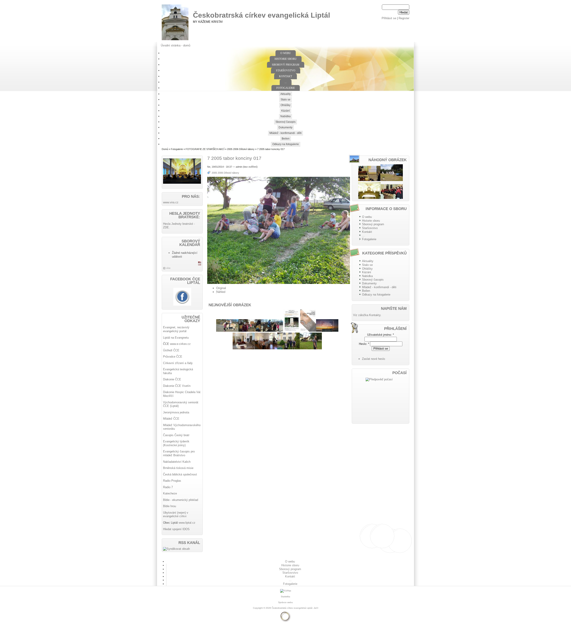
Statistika (285, 596)
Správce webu (285, 602)
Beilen (286, 138)
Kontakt (285, 76)
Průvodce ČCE (172, 356)
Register (404, 18)
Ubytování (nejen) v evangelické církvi (175, 514)
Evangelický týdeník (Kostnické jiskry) (176, 443)
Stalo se (285, 99)
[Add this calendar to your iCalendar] (199, 264)
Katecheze (170, 493)
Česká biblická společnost (180, 474)
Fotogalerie (285, 88)
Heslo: (364, 344)
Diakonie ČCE (172, 379)
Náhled (220, 292)
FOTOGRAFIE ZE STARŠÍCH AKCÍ (205, 149)
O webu (285, 53)
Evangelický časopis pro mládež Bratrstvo (179, 453)
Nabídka (285, 116)
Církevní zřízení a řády (178, 363)
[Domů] (175, 40)
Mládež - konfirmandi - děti (285, 133)
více (168, 268)
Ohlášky (285, 105)
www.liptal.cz (187, 522)
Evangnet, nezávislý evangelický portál (176, 329)
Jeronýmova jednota (176, 412)
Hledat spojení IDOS (176, 529)
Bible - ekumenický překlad (180, 500)
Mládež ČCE (171, 418)
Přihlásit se (389, 18)
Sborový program (285, 64)
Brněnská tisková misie (178, 468)
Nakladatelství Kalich (176, 461)
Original (221, 288)
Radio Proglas (172, 480)
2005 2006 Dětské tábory (240, 149)
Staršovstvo (285, 70)
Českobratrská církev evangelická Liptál (261, 15)
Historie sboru (286, 58)
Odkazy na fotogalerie (285, 144)
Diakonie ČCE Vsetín (176, 385)
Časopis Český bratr (176, 435)
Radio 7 (168, 487)
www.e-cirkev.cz (180, 344)
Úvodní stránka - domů (175, 45)
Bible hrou (169, 506)
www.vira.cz (170, 202)
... (286, 82)
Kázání (285, 110)
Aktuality (285, 94)
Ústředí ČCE (171, 350)
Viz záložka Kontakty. (367, 315)
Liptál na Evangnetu (176, 337)
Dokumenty (285, 127)
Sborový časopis (285, 121)
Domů (165, 149)
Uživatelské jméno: (380, 334)
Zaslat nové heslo (373, 358)
